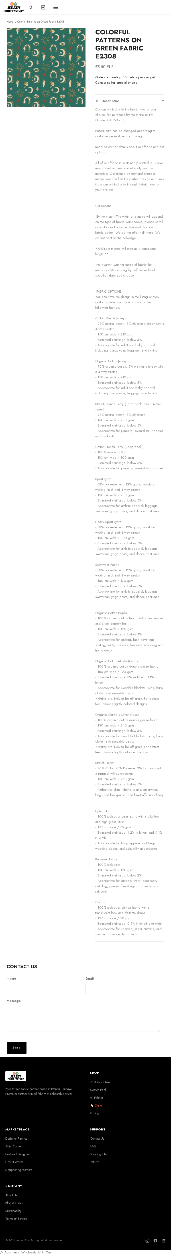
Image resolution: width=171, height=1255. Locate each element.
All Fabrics (96, 1097)
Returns (94, 1162)
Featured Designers (17, 1154)
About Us (11, 1195)
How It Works (14, 1162)
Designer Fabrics (16, 1138)
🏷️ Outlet (96, 1105)
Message (14, 1001)
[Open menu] (55, 7)
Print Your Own (100, 1082)
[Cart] (43, 7)
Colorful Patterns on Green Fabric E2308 (40, 22)
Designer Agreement (18, 1170)
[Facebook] (155, 1240)
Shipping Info (98, 1154)
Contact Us (97, 1138)
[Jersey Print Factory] (14, 7)
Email (90, 978)
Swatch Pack (98, 1090)
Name (11, 978)
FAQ (93, 1146)
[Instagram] (147, 1240)
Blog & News (13, 1203)
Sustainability (13, 1211)
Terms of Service (16, 1218)
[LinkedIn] (163, 1240)
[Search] (30, 7)
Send (16, 1047)
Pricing (94, 1113)
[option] (46, 67)
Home (10, 22)
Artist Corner (13, 1146)
